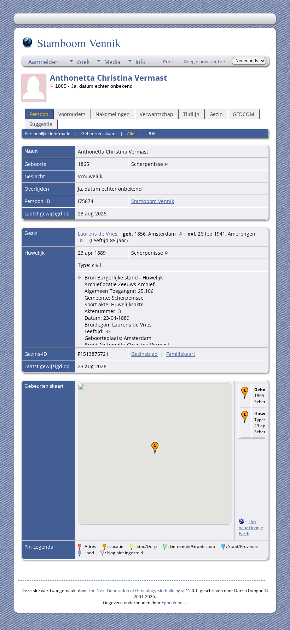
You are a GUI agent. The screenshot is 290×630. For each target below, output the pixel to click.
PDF (151, 134)
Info (140, 62)
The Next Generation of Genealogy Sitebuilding (134, 591)
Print (168, 61)
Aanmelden (43, 62)
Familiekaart (180, 354)
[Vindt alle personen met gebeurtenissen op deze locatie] (166, 164)
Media (112, 62)
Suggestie (40, 124)
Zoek (83, 62)
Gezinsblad (144, 354)
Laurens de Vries (97, 233)
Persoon (38, 114)
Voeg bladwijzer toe (204, 61)
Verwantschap (156, 114)
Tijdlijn (191, 114)
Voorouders (72, 114)
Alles (132, 134)
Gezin (216, 114)
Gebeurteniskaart (98, 134)
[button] (154, 448)
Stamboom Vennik (79, 42)
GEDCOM (243, 114)
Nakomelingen (112, 114)
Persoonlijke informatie (47, 134)
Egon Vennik (174, 603)
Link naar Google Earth (251, 528)
